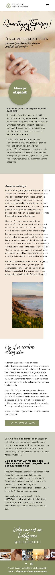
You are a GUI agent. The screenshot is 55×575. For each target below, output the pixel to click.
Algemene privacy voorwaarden (31, 571)
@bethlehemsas (27, 542)
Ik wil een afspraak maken (22, 423)
